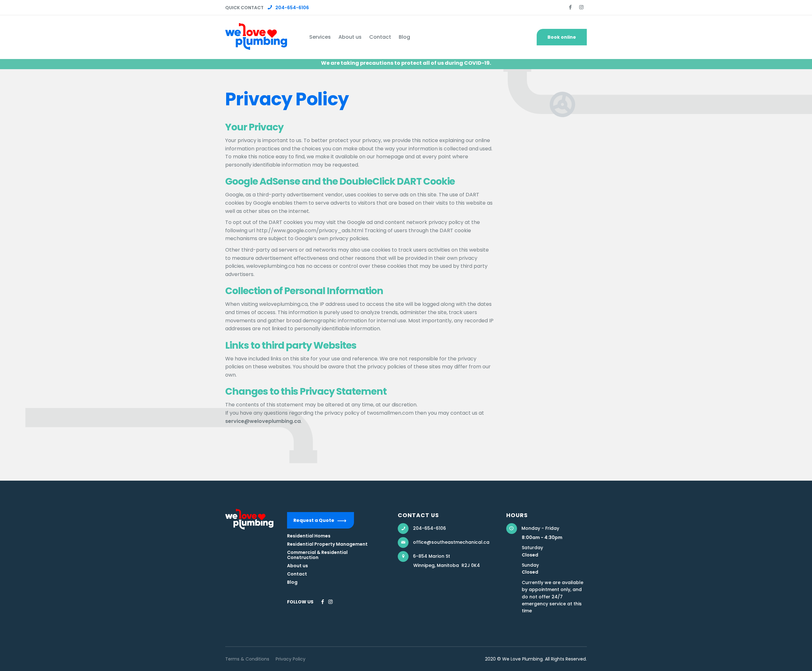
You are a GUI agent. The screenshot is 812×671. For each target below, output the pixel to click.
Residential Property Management (327, 544)
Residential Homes (309, 536)
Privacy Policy (290, 659)
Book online (561, 37)
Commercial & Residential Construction (317, 555)
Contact (297, 574)
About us (297, 565)
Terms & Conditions (247, 659)
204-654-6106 (292, 7)
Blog (292, 582)
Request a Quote (313, 520)
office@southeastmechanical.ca (451, 542)
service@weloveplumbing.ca (263, 421)
